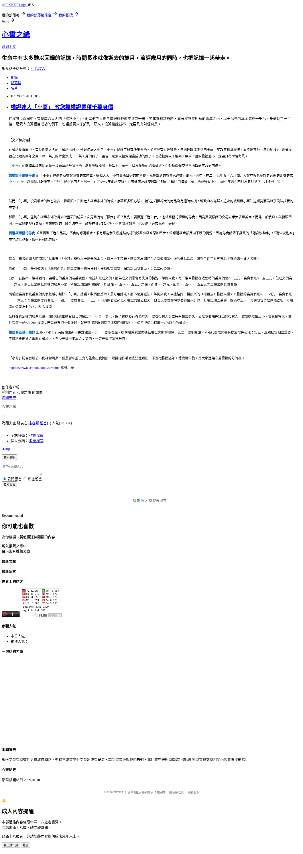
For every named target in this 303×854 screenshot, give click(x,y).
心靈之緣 (16, 34)
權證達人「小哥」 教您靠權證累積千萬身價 (62, 107)
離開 (25, 845)
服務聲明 (193, 792)
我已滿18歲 (11, 845)
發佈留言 (9, 484)
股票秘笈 (36, 441)
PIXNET (118, 792)
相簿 (14, 78)
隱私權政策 (176, 792)
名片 (14, 88)
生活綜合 (38, 69)
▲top (6, 449)
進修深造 (36, 435)
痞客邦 (33, 423)
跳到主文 (9, 47)
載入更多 (9, 457)
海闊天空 (9, 398)
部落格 (16, 83)
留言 (43, 423)
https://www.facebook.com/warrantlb (34, 367)
